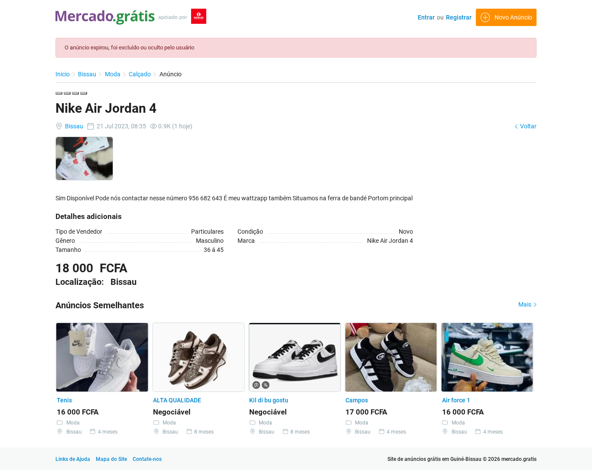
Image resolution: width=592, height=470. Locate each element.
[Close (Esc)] (58, 93)
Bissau (88, 74)
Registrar (459, 17)
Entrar (426, 17)
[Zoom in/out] (83, 93)
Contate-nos (147, 459)
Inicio (63, 74)
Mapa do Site (112, 459)
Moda (113, 74)
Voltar (528, 126)
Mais (525, 304)
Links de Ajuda (72, 459)
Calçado (140, 74)
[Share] (67, 93)
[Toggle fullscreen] (75, 93)
